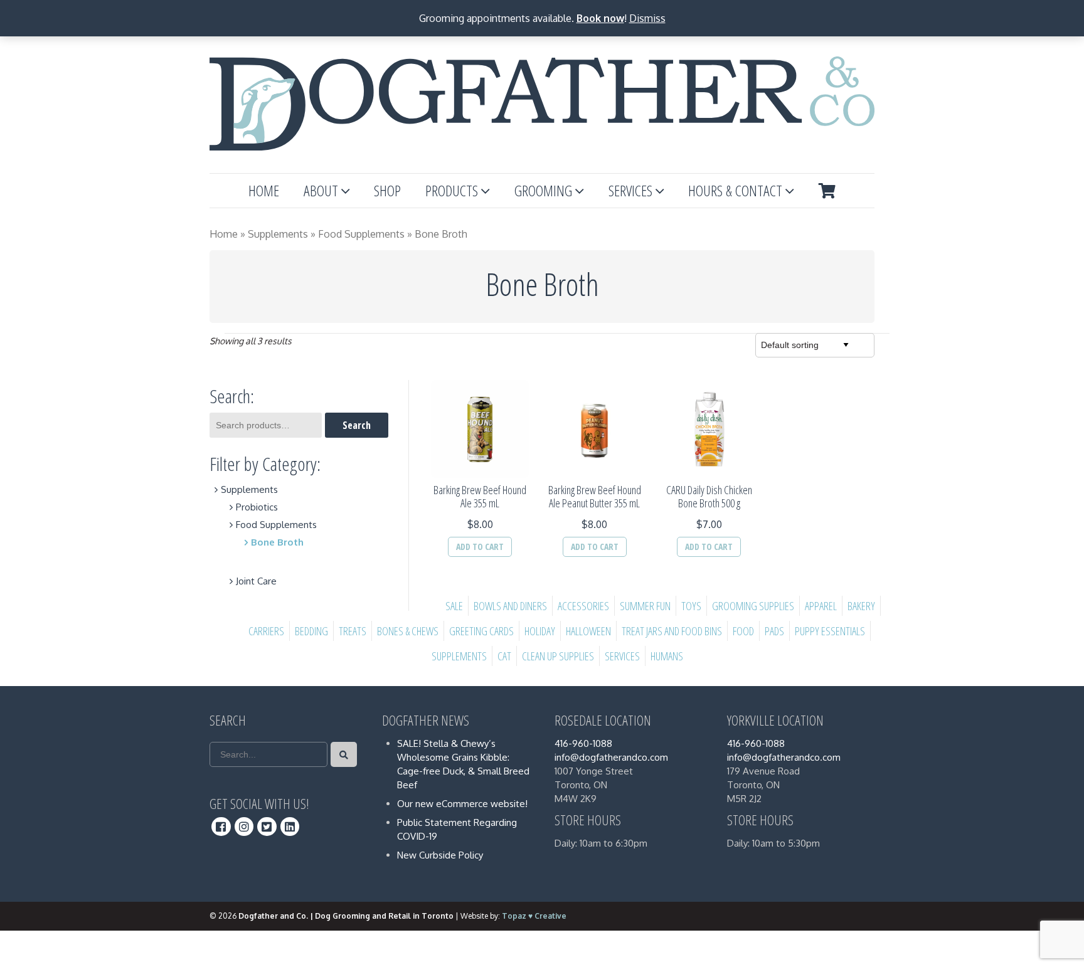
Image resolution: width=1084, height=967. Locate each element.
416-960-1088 (583, 743)
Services (630, 190)
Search (357, 425)
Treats (352, 630)
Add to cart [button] (480, 546)
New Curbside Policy (440, 855)
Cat (504, 655)
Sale (454, 605)
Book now (600, 18)
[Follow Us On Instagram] (244, 826)
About (321, 190)
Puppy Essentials (830, 630)
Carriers (266, 630)
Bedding (311, 630)
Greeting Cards (481, 630)
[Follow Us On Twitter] (267, 826)
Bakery (861, 605)
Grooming (543, 190)
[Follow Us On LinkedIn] (290, 826)
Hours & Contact (735, 190)
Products (451, 190)
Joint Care (256, 581)
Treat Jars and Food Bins (672, 630)
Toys (691, 605)
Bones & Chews (407, 630)
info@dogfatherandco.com (611, 757)
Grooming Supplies (753, 605)
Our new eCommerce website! (462, 804)
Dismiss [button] (647, 18)
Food (743, 630)
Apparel (821, 605)
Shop (387, 190)
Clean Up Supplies (558, 655)
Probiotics (257, 507)
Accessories (583, 605)
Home (263, 190)
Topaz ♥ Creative (534, 916)
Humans (667, 655)
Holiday (539, 630)
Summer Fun (645, 605)
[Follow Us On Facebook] (221, 826)
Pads (774, 630)
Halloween (588, 630)
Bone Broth (277, 542)
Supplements (278, 234)
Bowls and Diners (510, 605)
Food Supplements (361, 234)
